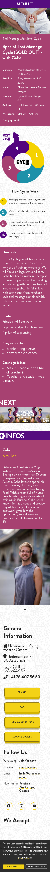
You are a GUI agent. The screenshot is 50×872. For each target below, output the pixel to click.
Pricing (22, 692)
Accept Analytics (14, 867)
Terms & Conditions (22, 722)
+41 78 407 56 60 (24, 677)
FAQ (22, 707)
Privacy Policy (25, 857)
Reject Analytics (36, 867)
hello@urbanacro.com (29, 775)
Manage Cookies (22, 736)
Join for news (28, 760)
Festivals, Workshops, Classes (27, 787)
